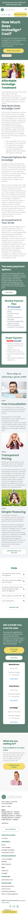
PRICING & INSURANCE (9, 856)
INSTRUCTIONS (6, 883)
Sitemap (22, 900)
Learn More (14, 679)
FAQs (3, 867)
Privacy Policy (5, 902)
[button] (25, 9)
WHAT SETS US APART (8, 835)
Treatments (6, 841)
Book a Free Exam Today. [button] (14, 4)
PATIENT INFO (6, 876)
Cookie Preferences (9, 912)
